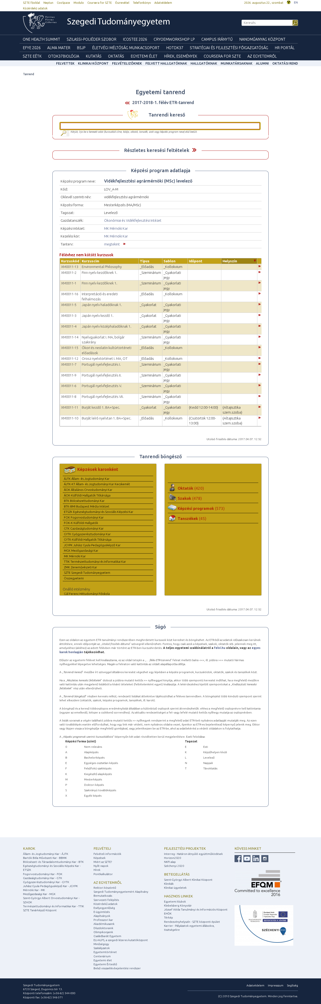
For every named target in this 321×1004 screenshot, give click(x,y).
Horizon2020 (172, 857)
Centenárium (102, 956)
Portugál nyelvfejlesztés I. (101, 364)
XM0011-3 (68, 316)
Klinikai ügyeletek (175, 887)
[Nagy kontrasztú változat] (288, 2)
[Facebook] (238, 858)
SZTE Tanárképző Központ (40, 910)
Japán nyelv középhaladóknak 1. (106, 326)
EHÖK (168, 913)
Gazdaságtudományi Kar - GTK (42, 878)
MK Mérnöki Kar (116, 228)
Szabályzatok (102, 948)
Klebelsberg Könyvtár (178, 905)
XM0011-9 (68, 375)
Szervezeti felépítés (106, 899)
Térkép (168, 917)
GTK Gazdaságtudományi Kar (84, 528)
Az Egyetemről (262, 56)
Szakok (190, 498)
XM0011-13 (69, 267)
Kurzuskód (70, 261)
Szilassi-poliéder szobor (91, 39)
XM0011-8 (68, 397)
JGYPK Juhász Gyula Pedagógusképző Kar (92, 545)
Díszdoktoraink (103, 928)
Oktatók (191, 488)
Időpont (195, 261)
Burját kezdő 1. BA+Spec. (101, 407)
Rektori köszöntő (105, 887)
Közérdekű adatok (35, 8)
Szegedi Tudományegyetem (118, 22)
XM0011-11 (69, 407)
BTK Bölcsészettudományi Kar (84, 500)
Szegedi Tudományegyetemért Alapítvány (121, 891)
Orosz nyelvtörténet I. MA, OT (105, 359)
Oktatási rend (285, 63)
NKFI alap (170, 861)
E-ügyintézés (102, 911)
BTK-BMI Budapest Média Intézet (86, 506)
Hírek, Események (180, 56)
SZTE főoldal (31, 2)
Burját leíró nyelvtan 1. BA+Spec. (106, 418)
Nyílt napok (101, 865)
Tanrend (28, 74)
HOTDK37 (174, 48)
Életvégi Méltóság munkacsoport (126, 48)
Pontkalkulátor (103, 874)
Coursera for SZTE (99, 2)
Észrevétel (122, 2)
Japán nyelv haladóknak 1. (102, 305)
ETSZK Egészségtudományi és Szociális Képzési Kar (98, 511)
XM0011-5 (68, 305)
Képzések (100, 857)
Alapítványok (102, 915)
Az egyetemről (108, 882)
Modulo (79, 2)
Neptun (48, 2)
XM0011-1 (68, 283)
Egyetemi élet (144, 56)
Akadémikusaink (104, 923)
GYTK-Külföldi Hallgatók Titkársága (87, 539)
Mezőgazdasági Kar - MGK (39, 893)
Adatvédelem (163, 2)
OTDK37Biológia (63, 56)
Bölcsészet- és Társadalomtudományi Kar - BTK (53, 861)
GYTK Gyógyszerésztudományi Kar (87, 534)
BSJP (81, 48)
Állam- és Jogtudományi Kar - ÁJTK (45, 853)
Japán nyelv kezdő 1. (98, 316)
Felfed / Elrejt (194, 149)
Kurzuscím (90, 261)
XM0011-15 (69, 348)
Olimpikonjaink (103, 932)
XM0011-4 (68, 326)
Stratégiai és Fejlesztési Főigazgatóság (229, 48)
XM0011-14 (69, 337)
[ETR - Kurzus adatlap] (259, 266)
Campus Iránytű (217, 39)
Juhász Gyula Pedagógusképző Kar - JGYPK (50, 886)
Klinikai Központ (93, 63)
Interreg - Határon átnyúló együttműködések (193, 853)
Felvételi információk (107, 853)
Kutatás (94, 56)
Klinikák (169, 883)
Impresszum (275, 985)
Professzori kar (103, 919)
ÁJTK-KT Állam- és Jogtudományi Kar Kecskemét (97, 484)
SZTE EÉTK (32, 56)
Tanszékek (192, 518)
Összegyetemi (74, 578)
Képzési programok (201, 508)
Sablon (170, 261)
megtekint (112, 244)
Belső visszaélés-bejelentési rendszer (117, 968)
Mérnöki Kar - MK (34, 890)
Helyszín (230, 261)
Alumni (262, 63)
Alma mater (58, 48)
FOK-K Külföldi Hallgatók (81, 522)
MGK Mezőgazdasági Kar (81, 550)
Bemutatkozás (103, 895)
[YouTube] (246, 858)
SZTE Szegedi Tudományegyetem (87, 572)
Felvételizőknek (127, 63)
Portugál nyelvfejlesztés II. (101, 375)
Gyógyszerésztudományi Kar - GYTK (46, 882)
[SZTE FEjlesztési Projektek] (264, 925)
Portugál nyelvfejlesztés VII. (103, 397)
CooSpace (63, 2)
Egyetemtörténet (105, 952)
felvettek (65, 63)
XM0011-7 (68, 364)
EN (296, 2)
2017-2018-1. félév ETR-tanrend (163, 102)
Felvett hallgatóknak (166, 63)
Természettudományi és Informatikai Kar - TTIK (53, 906)
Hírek (97, 869)
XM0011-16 (69, 294)
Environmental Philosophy (102, 267)
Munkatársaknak (236, 63)
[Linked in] (255, 858)
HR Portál (284, 48)
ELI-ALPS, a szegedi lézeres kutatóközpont (121, 940)
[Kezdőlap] (39, 23)
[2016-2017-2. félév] (127, 103)
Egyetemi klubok (175, 901)
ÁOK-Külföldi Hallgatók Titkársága (87, 495)
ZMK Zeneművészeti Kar (80, 567)
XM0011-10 (69, 418)
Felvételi (102, 848)
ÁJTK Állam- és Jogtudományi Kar (87, 478)
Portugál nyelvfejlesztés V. (102, 386)
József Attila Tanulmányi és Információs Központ (195, 909)
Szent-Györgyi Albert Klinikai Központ (188, 879)
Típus (144, 261)
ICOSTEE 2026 (135, 39)
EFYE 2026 (32, 48)
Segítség (292, 985)
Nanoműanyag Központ (262, 39)
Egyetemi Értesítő (105, 964)
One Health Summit (41, 39)
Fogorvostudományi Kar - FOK (42, 874)
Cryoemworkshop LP (174, 39)
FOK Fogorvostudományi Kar (84, 517)
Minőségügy (101, 944)
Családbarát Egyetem (107, 936)
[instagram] (264, 858)
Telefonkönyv (142, 2)
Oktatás (116, 56)
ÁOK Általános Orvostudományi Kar (88, 489)
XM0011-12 (69, 359)
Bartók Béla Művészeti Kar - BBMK (45, 857)
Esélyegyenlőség (104, 907)
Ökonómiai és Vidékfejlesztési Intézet (132, 220)
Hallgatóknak (204, 63)
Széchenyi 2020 (174, 865)
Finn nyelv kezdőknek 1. (99, 273)
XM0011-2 (68, 273)
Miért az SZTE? (103, 861)
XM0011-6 (68, 386)
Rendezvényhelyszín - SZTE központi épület (192, 921)
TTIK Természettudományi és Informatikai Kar (95, 561)
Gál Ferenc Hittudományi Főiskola (87, 593)
